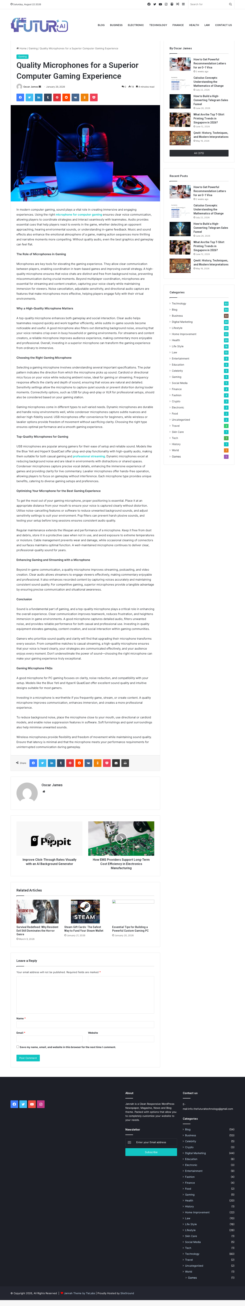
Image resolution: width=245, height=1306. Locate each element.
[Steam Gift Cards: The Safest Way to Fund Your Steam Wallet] (85, 911)
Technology (158, 25)
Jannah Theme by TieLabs (79, 1293)
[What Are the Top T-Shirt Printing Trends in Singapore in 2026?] (180, 120)
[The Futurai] (39, 25)
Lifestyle (177, 327)
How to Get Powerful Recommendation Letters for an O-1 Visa (210, 63)
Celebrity (177, 370)
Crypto (176, 401)
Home (23, 48)
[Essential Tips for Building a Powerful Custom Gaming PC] (133, 911)
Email (20, 1032)
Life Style (178, 346)
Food (175, 413)
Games (176, 456)
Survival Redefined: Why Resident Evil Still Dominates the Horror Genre (37, 931)
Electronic (136, 25)
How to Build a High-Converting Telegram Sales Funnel (211, 100)
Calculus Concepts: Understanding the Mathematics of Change (209, 81)
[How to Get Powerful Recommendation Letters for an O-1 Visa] (180, 64)
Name (21, 1018)
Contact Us (223, 25)
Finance (178, 25)
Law (207, 25)
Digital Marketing (182, 321)
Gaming (33, 48)
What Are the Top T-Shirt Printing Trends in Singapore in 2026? (209, 118)
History (176, 444)
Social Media (180, 382)
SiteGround (127, 1293)
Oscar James (30, 86)
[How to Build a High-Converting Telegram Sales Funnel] (180, 101)
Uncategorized (181, 419)
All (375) (199, 153)
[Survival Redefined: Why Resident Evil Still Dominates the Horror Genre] (37, 911)
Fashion (176, 395)
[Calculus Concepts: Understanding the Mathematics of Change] (180, 83)
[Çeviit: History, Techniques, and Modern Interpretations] (180, 138)
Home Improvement (184, 334)
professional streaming (89, 456)
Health (194, 25)
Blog (101, 25)
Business (116, 25)
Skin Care (178, 431)
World (175, 450)
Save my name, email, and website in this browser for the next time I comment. (68, 1047)
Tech (175, 438)
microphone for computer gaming (79, 214)
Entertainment (180, 358)
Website (93, 1032)
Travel (176, 425)
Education (178, 364)
